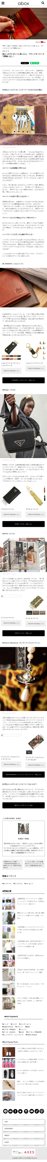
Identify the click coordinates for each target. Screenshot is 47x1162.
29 (8, 51)
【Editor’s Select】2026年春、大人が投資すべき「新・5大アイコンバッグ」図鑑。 (30, 971)
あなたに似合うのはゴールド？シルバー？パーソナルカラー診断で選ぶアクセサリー (30, 1094)
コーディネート (26, 1024)
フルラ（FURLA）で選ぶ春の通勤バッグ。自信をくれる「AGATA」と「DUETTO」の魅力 (30, 1000)
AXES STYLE (8, 1027)
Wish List (38, 42)
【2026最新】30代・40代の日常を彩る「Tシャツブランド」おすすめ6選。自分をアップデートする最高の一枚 (30, 943)
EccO (22, 1032)
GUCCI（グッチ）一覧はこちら (23, 633)
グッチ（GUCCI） (10, 1032)
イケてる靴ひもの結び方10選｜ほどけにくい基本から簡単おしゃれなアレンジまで (30, 1050)
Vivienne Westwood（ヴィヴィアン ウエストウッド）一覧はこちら (24, 774)
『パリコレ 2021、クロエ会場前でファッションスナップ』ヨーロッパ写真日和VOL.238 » (34, 863)
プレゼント (29, 883)
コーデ (14, 1024)
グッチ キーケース (7, 618)
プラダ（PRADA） (10, 1029)
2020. (3, 51)
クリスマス (18, 883)
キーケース (7, 883)
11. (6, 51)
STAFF (6, 1142)
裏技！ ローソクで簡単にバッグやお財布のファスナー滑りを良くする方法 (30, 1083)
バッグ (6, 1024)
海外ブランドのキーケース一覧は (24, 805)
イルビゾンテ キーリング (34, 363)
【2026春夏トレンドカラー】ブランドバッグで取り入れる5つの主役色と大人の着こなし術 (30, 929)
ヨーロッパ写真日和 (34, 1032)
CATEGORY (8, 1128)
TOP (6, 1122)
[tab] (25, 63)
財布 (28, 1027)
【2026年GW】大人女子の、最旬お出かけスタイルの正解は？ (30, 957)
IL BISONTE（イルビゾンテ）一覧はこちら (23, 380)
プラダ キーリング (32, 509)
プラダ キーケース (7, 509)
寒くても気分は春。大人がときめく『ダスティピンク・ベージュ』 (30, 985)
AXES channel (32, 1035)
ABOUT (6, 1135)
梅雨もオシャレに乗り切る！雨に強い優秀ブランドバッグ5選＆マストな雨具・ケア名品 (30, 915)
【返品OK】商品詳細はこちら (11, 370)
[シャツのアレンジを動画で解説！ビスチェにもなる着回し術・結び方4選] (8, 1063)
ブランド (20, 1027)
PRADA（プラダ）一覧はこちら (23, 524)
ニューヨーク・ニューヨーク (14, 1035)
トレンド (23, 1029)
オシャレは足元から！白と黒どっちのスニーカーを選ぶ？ (30, 1072)
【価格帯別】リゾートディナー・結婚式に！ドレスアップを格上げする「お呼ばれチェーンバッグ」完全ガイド (30, 901)
